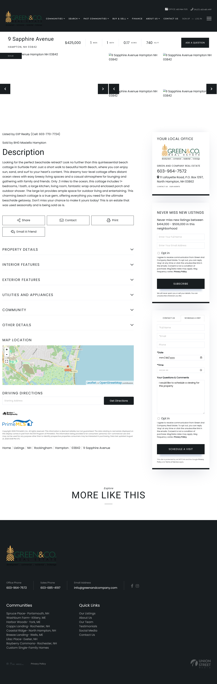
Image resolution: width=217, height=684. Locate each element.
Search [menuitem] (73, 19)
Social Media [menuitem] (88, 631)
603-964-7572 (171, 171)
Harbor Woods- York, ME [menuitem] (23, 622)
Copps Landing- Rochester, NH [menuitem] (28, 626)
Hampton (62, 448)
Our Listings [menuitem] (87, 614)
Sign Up (186, 19)
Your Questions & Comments (173, 377)
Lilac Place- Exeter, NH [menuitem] (21, 639)
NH (29, 448)
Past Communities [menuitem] (95, 19)
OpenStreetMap (110, 383)
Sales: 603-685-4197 (202, 10)
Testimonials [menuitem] (88, 626)
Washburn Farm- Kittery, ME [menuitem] (26, 618)
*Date (160, 352)
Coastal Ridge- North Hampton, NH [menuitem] (31, 631)
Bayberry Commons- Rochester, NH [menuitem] (31, 643)
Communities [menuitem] (54, 19)
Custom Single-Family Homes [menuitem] (27, 648)
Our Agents (175, 186)
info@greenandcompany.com (95, 588)
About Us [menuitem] (152, 19)
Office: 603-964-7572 (177, 9)
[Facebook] (132, 586)
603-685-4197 (51, 588)
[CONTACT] (195, 43)
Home (6, 448)
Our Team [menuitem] (86, 622)
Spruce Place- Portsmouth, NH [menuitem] (27, 614)
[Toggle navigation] (209, 18)
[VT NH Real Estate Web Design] (201, 663)
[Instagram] (137, 586)
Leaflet (91, 383)
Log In (198, 19)
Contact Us (162, 186)
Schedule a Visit (193, 318)
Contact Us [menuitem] (170, 19)
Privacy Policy (180, 271)
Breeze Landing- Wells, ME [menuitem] (24, 635)
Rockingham (43, 448)
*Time (160, 365)
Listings (19, 448)
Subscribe (180, 284)
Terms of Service (172, 462)
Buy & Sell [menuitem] (119, 19)
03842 (75, 448)
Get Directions (119, 401)
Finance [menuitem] (137, 19)
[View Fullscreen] (6, 361)
